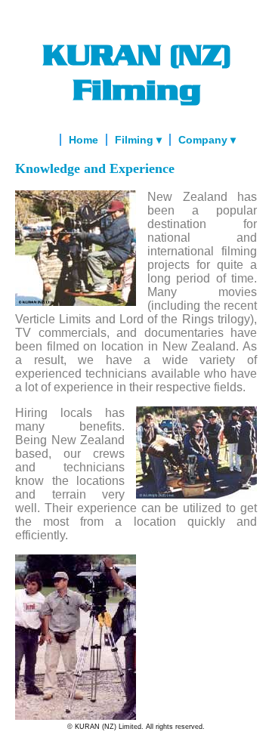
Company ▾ (207, 140)
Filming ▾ (138, 140)
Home (83, 140)
